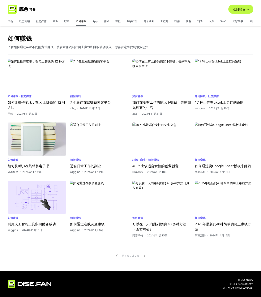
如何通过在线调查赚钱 (87, 224)
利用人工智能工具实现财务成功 (32, 224)
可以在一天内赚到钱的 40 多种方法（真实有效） (159, 227)
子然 (10, 113)
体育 (252, 21)
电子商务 (148, 21)
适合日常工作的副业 (85, 166)
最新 (10, 21)
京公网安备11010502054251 (238, 287)
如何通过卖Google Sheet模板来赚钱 (223, 166)
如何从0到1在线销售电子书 (28, 166)
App (95, 21)
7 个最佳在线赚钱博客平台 (90, 102)
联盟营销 (24, 21)
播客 (188, 21)
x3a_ (73, 108)
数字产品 (132, 21)
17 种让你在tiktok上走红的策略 (219, 102)
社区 (106, 21)
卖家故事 (238, 21)
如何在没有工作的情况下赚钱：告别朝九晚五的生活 (161, 105)
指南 (177, 21)
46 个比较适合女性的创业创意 (155, 166)
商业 (55, 21)
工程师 (164, 21)
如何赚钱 (81, 21)
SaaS (223, 21)
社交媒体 (41, 21)
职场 (67, 21)
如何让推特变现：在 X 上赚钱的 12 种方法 (37, 105)
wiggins (200, 108)
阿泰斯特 (13, 172)
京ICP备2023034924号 (241, 284)
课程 (118, 21)
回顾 (211, 21)
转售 (200, 21)
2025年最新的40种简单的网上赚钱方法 (223, 227)
